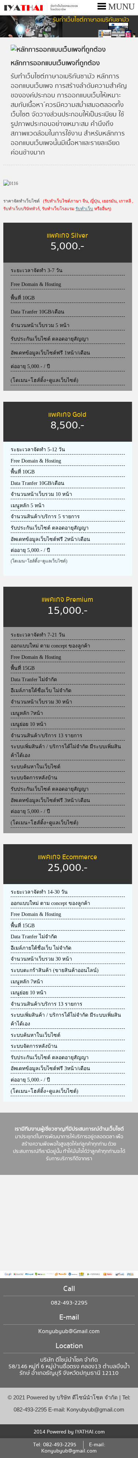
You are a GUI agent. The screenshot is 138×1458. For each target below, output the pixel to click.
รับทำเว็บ (84, 208)
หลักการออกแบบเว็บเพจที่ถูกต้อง (55, 63)
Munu (120, 6)
